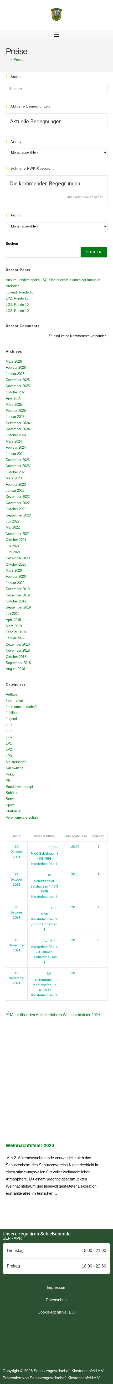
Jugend (11, 719)
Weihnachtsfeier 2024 (30, 1145)
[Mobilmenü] (56, 35)
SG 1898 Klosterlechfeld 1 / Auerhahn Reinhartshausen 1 (44, 951)
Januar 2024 (15, 454)
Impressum (56, 1287)
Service (11, 799)
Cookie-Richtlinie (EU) (57, 1312)
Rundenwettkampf (19, 787)
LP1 (9, 744)
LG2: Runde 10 (17, 311)
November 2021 (18, 534)
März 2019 (14, 626)
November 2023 (18, 466)
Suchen (12, 244)
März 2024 (14, 441)
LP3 (9, 756)
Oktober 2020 (16, 564)
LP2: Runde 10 (17, 298)
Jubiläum (12, 713)
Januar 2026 (15, 374)
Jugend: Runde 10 (19, 292)
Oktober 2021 (16, 540)
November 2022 (18, 503)
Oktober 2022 (16, 509)
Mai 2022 (13, 527)
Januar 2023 (15, 491)
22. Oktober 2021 (17, 879)
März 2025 (14, 405)
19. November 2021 (16, 978)
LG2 (9, 731)
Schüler (11, 793)
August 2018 (15, 669)
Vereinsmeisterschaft (22, 817)
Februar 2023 (16, 484)
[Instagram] (56, 1341)
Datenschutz (57, 1299)
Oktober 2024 (16, 435)
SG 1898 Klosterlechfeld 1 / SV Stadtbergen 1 (44, 918)
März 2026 (14, 361)
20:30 (75, 847)
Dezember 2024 (18, 423)
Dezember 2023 (18, 460)
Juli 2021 (12, 546)
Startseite (13, 811)
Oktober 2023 (16, 472)
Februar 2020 (16, 577)
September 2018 (18, 663)
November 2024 (18, 429)
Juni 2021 (13, 552)
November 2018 (18, 650)
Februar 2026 (16, 367)
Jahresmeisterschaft (21, 707)
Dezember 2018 (18, 644)
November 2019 (18, 595)
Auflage (11, 694)
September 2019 (18, 607)
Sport (10, 805)
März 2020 (14, 570)
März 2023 (14, 478)
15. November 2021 (16, 945)
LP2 (9, 750)
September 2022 (18, 515)
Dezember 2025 (18, 380)
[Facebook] (42, 1341)
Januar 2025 (15, 417)
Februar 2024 (16, 447)
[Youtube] (71, 1341)
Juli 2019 (12, 614)
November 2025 (18, 386)
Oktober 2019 (16, 601)
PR (8, 780)
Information (14, 700)
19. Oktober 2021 (17, 852)
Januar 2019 (15, 638)
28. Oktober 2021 (17, 912)
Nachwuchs (14, 768)
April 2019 (13, 620)
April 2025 (13, 398)
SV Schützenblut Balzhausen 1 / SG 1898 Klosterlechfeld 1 (44, 886)
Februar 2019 (16, 632)
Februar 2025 (16, 411)
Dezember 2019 (18, 589)
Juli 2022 (12, 521)
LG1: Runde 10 (17, 305)
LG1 (9, 725)
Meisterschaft (16, 762)
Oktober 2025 (16, 392)
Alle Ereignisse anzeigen (85, 197)
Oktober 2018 (16, 657)
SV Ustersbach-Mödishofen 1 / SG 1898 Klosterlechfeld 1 (44, 984)
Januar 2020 (15, 583)
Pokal (10, 774)
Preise (18, 60)
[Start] (7, 60)
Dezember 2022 (18, 497)
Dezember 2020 (18, 558)
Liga (9, 737)
